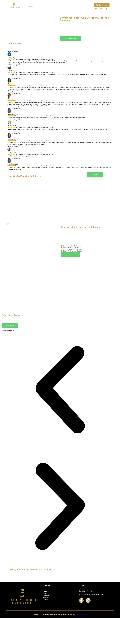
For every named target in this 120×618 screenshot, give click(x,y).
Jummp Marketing (81, 614)
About (40, 6)
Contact (79, 6)
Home (31, 6)
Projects (60, 6)
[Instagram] (88, 600)
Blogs (70, 6)
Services (49, 6)
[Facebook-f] (81, 600)
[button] (60, 390)
